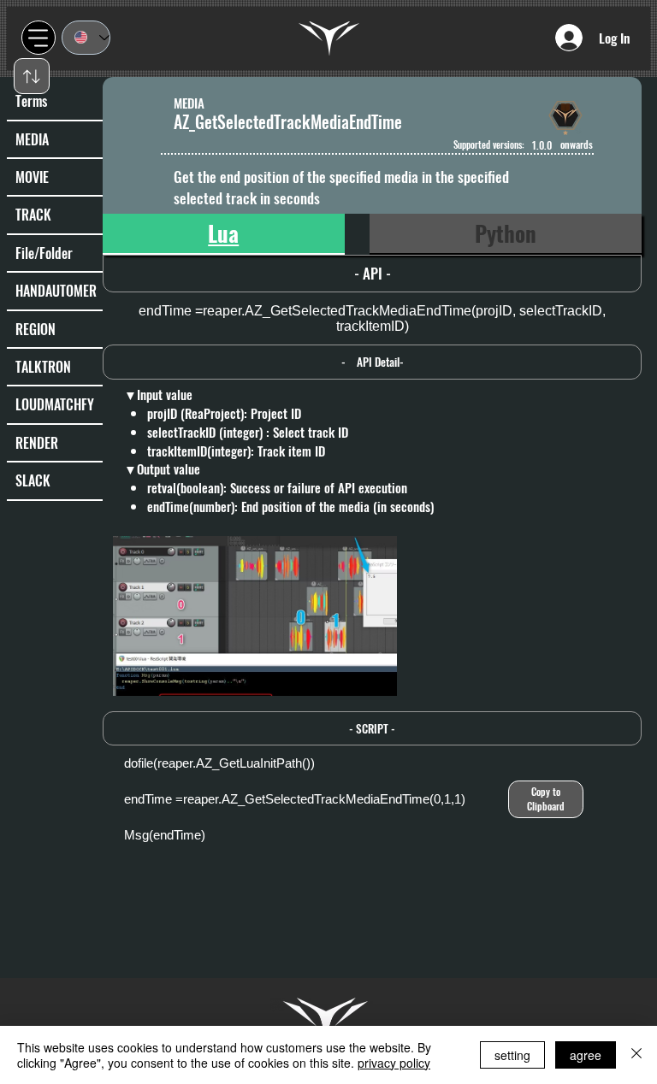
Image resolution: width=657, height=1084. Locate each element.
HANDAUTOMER (56, 290)
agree (585, 1054)
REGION (35, 329)
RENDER (36, 443)
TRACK (33, 214)
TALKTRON (43, 366)
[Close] (636, 1055)
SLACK (32, 480)
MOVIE (32, 177)
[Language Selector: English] (86, 38)
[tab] (224, 234)
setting (512, 1054)
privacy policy (394, 1062)
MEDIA (32, 139)
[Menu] (38, 38)
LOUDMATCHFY (54, 404)
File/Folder (44, 253)
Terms (31, 101)
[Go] (32, 76)
